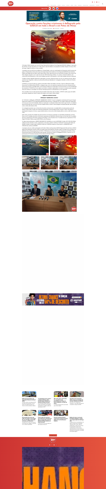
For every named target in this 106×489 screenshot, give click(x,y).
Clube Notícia (91, 5)
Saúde (72, 5)
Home (48, 5)
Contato (97, 5)
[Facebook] (92, 2)
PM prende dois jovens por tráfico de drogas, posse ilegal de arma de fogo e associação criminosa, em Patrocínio (29, 419)
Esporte (59, 5)
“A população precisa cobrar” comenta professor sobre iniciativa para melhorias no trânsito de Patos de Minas (44, 400)
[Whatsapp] (99, 2)
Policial (63, 5)
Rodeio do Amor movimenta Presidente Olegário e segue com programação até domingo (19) (77, 419)
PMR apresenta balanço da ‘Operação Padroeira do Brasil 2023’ (29, 400)
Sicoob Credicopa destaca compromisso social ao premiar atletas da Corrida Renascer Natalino (61, 419)
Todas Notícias (53, 5)
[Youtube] (97, 2)
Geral (76, 5)
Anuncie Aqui (85, 5)
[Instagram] (95, 2)
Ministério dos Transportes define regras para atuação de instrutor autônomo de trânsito (76, 400)
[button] (103, 4)
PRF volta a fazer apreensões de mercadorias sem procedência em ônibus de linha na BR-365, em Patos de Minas (60, 401)
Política (67, 5)
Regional (80, 5)
